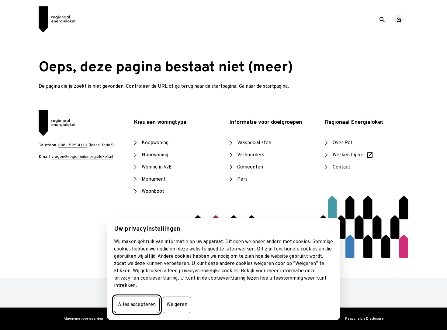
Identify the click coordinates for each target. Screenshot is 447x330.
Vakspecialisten (254, 143)
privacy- (123, 278)
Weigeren (177, 305)
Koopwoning (155, 143)
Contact (341, 167)
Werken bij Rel (353, 155)
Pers (242, 179)
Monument (154, 179)
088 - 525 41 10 (72, 145)
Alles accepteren (137, 305)
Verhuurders (250, 155)
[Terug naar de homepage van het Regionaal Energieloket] (57, 19)
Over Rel (342, 143)
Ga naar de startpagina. (264, 86)
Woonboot (153, 192)
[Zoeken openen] (381, 19)
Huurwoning (155, 155)
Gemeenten (250, 167)
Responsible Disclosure (364, 318)
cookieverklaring (159, 278)
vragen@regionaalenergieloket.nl (82, 156)
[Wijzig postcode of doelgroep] (399, 19)
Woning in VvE (157, 167)
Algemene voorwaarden (83, 318)
